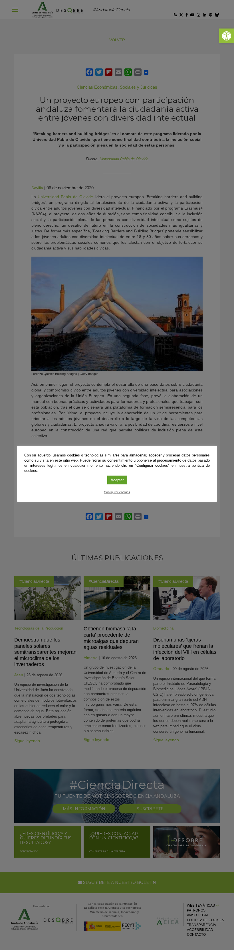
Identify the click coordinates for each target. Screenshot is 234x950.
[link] (226, 36)
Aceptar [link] (117, 480)
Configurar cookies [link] (117, 492)
